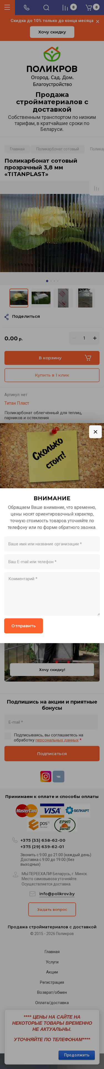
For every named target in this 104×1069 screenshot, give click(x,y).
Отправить (23, 625)
